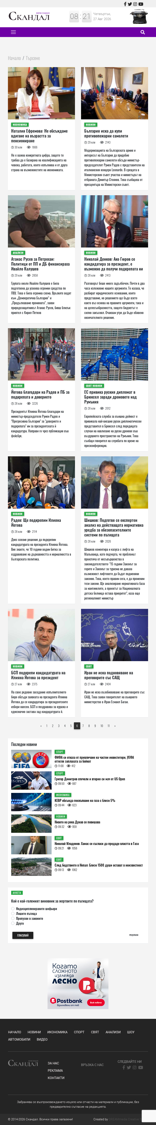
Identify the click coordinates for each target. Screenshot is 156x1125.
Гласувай (22, 935)
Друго (20, 923)
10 (102, 726)
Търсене (33, 57)
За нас (53, 1063)
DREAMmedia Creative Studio (128, 1119)
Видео (42, 1039)
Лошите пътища (26, 913)
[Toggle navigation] (13, 32)
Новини (34, 1032)
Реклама (55, 1071)
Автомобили (19, 1039)
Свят (95, 1032)
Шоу (130, 1032)
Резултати (133, 934)
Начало (14, 57)
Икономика (57, 1032)
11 (109, 726)
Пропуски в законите (29, 918)
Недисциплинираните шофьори (36, 908)
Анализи (113, 1032)
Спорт (79, 1032)
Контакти (56, 1078)
